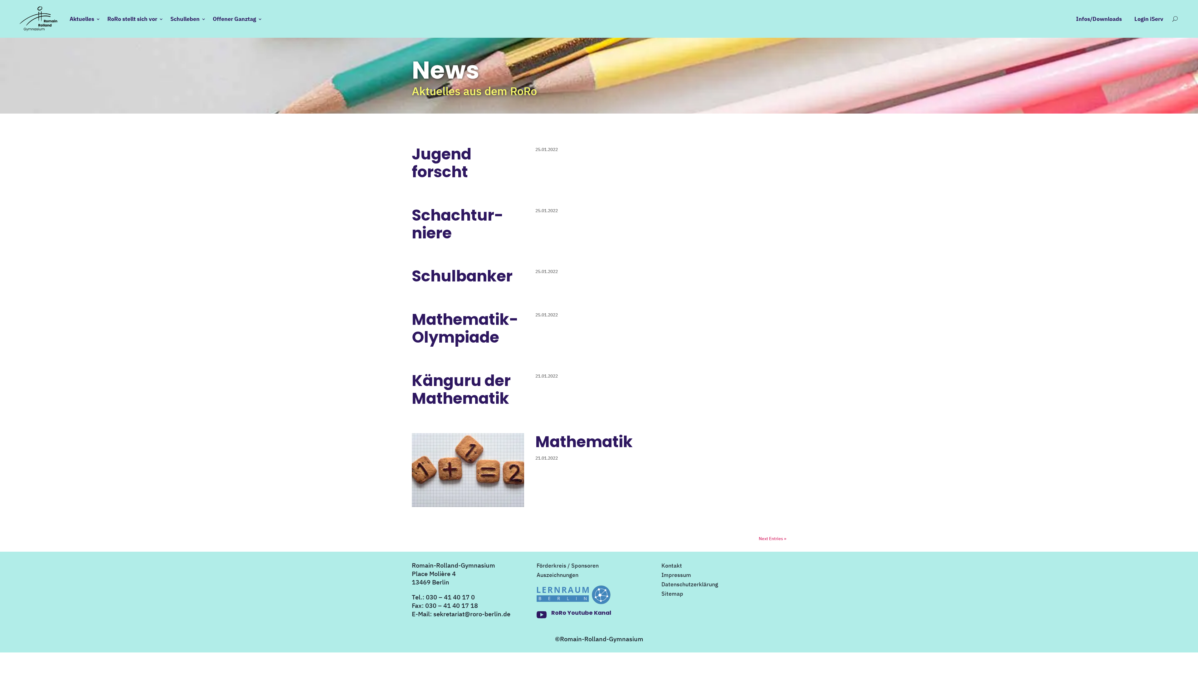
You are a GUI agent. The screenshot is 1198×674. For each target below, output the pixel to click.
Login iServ (1148, 19)
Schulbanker (462, 276)
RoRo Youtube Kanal (581, 613)
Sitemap (672, 594)
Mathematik (584, 441)
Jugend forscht (441, 163)
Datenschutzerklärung (689, 585)
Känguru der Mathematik (461, 389)
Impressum (676, 576)
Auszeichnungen (557, 576)
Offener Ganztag (234, 18)
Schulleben (185, 18)
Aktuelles (82, 18)
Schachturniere (457, 224)
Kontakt (671, 566)
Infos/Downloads (1099, 19)
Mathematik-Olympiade (465, 328)
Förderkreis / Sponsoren (568, 566)
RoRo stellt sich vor (132, 18)
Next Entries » (772, 538)
